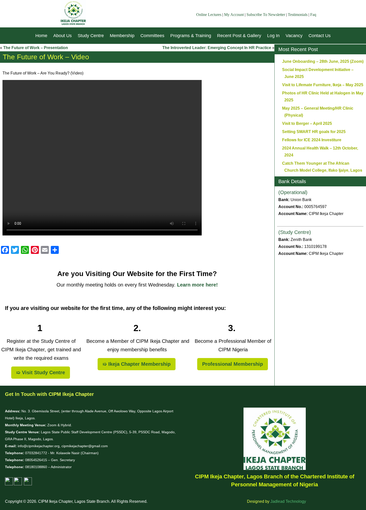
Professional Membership (232, 364)
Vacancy (294, 35)
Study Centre (91, 35)
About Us (62, 35)
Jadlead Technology (288, 501)
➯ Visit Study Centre (40, 372)
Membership (122, 35)
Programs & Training (190, 35)
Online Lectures (208, 14)
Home (41, 35)
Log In (273, 35)
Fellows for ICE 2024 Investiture (311, 140)
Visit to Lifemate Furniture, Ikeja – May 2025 (322, 85)
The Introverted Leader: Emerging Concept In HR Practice (216, 48)
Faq (313, 14)
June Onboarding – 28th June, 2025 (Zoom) (323, 61)
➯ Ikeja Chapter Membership (137, 364)
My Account (234, 14)
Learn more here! (197, 285)
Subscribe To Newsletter (265, 14)
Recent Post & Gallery (239, 35)
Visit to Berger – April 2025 (307, 123)
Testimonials (297, 14)
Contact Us (319, 35)
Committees (152, 35)
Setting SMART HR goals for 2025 (314, 132)
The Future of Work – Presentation (35, 48)
